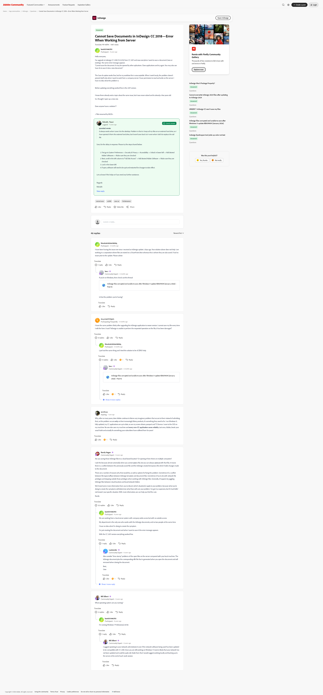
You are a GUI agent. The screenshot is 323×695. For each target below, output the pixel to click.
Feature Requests (69, 5)
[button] (299, 5)
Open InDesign (223, 18)
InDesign (25, 11)
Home (5, 11)
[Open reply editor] (137, 221)
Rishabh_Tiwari (108, 122)
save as (116, 201)
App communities (14, 11)
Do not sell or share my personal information (95, 692)
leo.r (106, 271)
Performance (126, 201)
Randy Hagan (106, 452)
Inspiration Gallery (84, 5)
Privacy (62, 692)
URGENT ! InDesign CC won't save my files (205, 109)
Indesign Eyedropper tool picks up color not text (207, 135)
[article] (137, 254)
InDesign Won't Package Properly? (202, 83)
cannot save (100, 201)
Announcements (54, 5)
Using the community (41, 692)
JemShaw (104, 412)
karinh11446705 (106, 49)
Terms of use (54, 692)
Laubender (113, 550)
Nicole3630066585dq (109, 243)
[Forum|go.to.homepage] (13, 5)
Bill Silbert (105, 596)
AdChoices (117, 692)
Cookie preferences (73, 692)
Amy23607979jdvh (107, 319)
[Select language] (288, 5)
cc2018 (109, 201)
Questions (33, 11)
